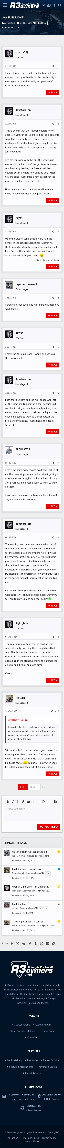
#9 (57, 637)
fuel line (43, 908)
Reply (54, 92)
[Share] (53, 66)
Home (36, 1141)
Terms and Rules (30, 1137)
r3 (47, 925)
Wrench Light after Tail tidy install (30, 886)
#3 (57, 231)
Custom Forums (43, 1024)
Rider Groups (49, 1031)
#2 (57, 123)
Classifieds (33, 1037)
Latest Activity (51, 1060)
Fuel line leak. (19, 904)
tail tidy (45, 890)
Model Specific (17, 1031)
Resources (32, 1060)
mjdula (15, 908)
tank (47, 855)
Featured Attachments (21, 1066)
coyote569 (9, 22)
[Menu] (5, 5)
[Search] (59, 5)
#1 (57, 66)
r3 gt (53, 925)
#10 (57, 711)
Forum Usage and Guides (23, 1099)
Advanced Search (48, 1066)
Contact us (12, 1137)
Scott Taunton (18, 925)
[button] (7, 801)
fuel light (42, 23)
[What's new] (54, 5)
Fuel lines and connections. (26, 869)
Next (33, 787)
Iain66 (15, 855)
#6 (57, 393)
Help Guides (52, 1099)
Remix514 (16, 890)
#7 (57, 463)
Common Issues (26, 855)
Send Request (35, 1110)
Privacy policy (49, 1137)
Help (27, 1141)
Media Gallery (14, 1060)
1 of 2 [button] (23, 787)
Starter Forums (22, 1024)
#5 (57, 347)
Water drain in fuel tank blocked (29, 851)
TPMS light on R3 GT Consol (27, 921)
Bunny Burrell (18, 873)
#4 (57, 297)
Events (34, 1031)
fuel (41, 855)
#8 (57, 537)
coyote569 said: (16, 719)
